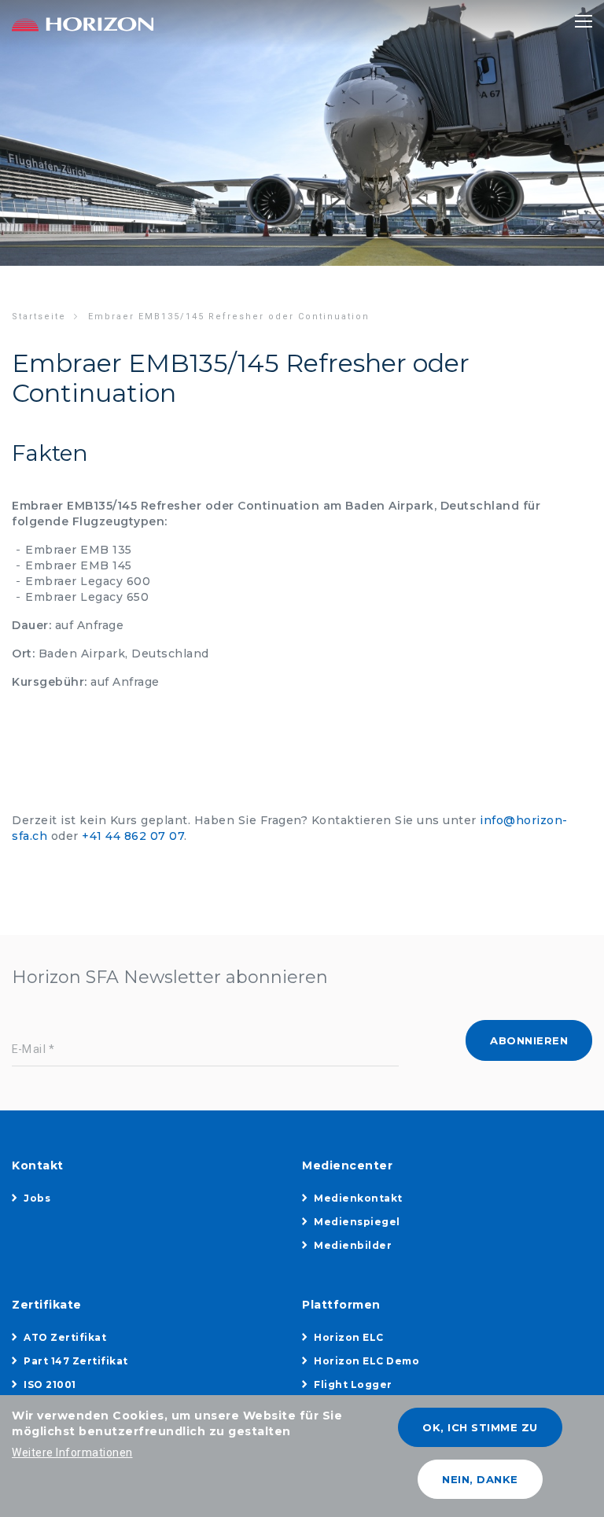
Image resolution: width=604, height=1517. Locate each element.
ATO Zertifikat (65, 1337)
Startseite (39, 316)
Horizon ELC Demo (366, 1361)
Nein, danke (480, 1479)
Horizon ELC (349, 1337)
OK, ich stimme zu (480, 1427)
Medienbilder (353, 1245)
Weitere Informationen (72, 1452)
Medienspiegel (357, 1222)
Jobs (37, 1198)
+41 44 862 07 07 (133, 836)
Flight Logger (353, 1384)
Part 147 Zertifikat (76, 1361)
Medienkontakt (358, 1198)
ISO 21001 (50, 1384)
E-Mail (29, 1049)
